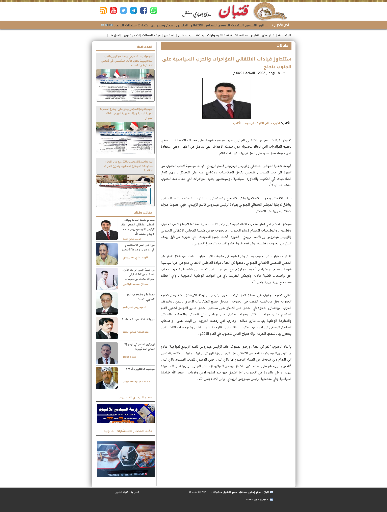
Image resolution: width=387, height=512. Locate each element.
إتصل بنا (114, 35)
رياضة (199, 35)
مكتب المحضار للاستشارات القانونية (128, 431)
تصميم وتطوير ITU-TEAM (256, 499)
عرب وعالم (185, 35)
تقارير (254, 35)
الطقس (169, 35)
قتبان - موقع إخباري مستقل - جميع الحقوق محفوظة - (239, 492)
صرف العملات (151, 35)
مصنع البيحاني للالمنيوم (136, 397)
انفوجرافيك (144, 47)
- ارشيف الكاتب (256, 123)
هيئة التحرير (121, 492)
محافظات (241, 35)
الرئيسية (284, 35)
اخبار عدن (268, 35)
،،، (266, 25)
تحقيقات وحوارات (219, 35)
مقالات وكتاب (143, 212)
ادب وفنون (131, 35)
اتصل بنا (134, 492)
